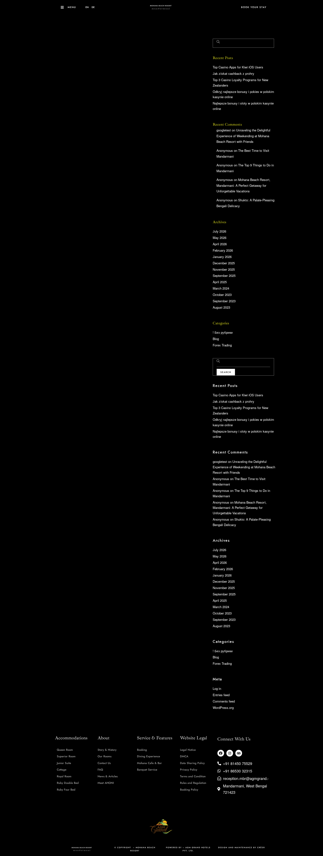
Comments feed (224, 701)
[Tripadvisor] (238, 753)
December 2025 (224, 263)
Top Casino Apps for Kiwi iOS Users (238, 67)
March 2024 (221, 288)
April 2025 (220, 281)
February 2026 (223, 250)
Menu (72, 7)
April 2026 (220, 244)
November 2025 (224, 269)
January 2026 (222, 256)
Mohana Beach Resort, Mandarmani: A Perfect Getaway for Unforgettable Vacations (243, 185)
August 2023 (221, 307)
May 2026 (219, 237)
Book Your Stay (254, 7)
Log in (217, 688)
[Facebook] (220, 753)
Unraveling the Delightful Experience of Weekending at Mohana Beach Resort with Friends (243, 136)
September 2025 (224, 275)
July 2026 (219, 231)
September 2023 (224, 301)
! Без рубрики (223, 332)
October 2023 (222, 294)
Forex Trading (222, 345)
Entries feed (221, 694)
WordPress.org (223, 707)
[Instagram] (229, 753)
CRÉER (261, 847)
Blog (216, 338)
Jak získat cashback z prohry (233, 73)
